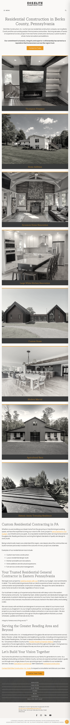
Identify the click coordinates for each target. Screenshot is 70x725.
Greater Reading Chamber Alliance (41, 642)
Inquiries (35, 685)
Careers (35, 696)
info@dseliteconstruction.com (33, 708)
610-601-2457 (22, 708)
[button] (65, 10)
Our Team (35, 688)
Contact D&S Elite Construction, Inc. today (16, 668)
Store (35, 691)
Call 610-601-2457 (35, 699)
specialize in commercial (22, 664)
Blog (35, 693)
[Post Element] (35, 83)
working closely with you (29, 581)
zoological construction (51, 664)
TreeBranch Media (57, 722)
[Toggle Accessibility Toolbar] (67, 722)
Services (35, 682)
